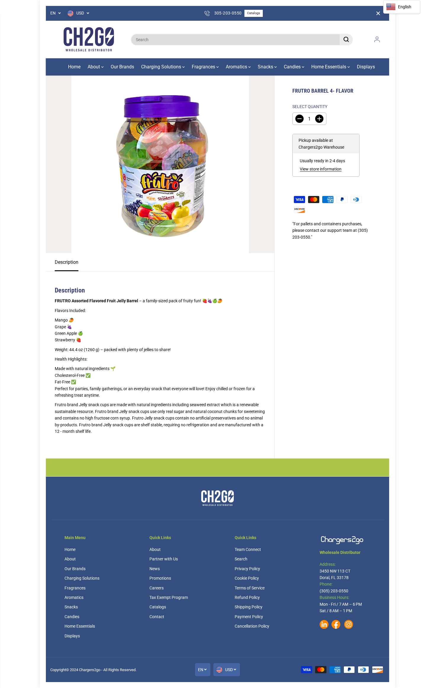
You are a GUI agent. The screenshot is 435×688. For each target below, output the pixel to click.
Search (241, 559)
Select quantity (309, 106)
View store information (320, 169)
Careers (156, 588)
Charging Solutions (161, 67)
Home (74, 67)
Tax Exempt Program (168, 597)
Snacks (266, 67)
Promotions (160, 578)
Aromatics (237, 67)
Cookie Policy (247, 578)
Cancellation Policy (252, 626)
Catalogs (253, 13)
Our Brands (122, 67)
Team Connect (248, 549)
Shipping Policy (248, 607)
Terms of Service (250, 588)
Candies (293, 67)
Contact (156, 616)
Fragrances (204, 67)
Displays (366, 67)
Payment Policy (249, 616)
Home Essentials (329, 67)
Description (66, 262)
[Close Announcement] (378, 13)
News (154, 568)
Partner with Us (163, 559)
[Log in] (377, 39)
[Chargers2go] (89, 39)
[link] (345, 540)
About (94, 67)
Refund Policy (247, 597)
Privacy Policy (247, 568)
